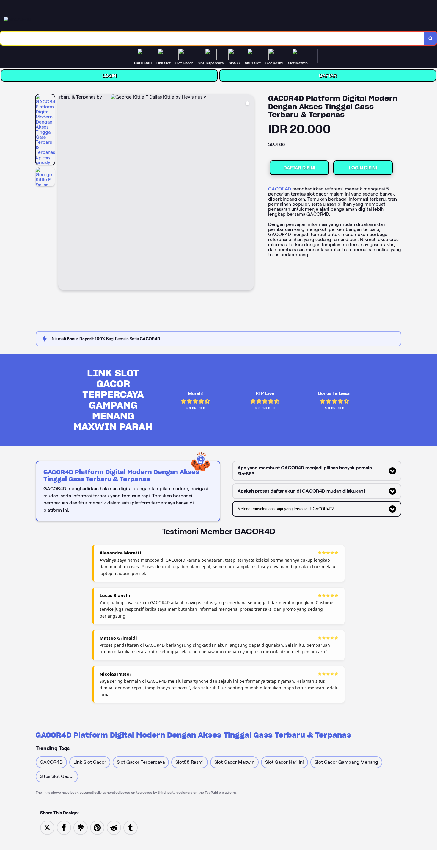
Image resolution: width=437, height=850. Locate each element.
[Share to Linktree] (80, 827)
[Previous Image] (63, 193)
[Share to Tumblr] (130, 827)
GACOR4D (279, 188)
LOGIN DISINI (363, 167)
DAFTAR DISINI (299, 167)
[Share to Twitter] (47, 827)
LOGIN (109, 75)
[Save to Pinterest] (97, 827)
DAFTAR (328, 75)
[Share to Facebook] (64, 827)
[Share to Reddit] (114, 827)
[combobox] (212, 38)
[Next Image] (249, 193)
